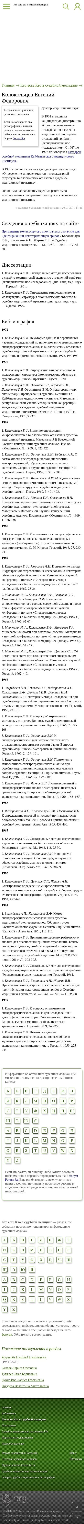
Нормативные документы (17, 1437)
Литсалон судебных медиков (19, 1459)
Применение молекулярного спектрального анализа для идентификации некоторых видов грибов (41, 233)
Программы (9, 1425)
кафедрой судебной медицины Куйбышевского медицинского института (41, 156)
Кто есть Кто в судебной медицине (48, 85)
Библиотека (9, 1413)
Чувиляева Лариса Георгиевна (23, 1380)
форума (7, 1334)
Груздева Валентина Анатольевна (25, 1386)
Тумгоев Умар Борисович (19, 1374)
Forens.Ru (19, 138)
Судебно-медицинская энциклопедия (24, 1471)
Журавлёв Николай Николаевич (24, 1357)
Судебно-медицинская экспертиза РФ (25, 1431)
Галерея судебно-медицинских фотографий (28, 1477)
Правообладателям (13, 1443)
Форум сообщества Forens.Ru (20, 1452)
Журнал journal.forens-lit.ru (18, 1465)
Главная (8, 85)
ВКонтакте (76, 1459)
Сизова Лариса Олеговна (19, 1367)
